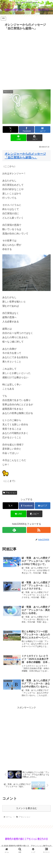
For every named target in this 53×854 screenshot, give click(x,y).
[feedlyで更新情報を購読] (14, 530)
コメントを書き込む (26, 808)
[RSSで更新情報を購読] (39, 530)
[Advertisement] (26, 60)
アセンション (11, 493)
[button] (34, 137)
